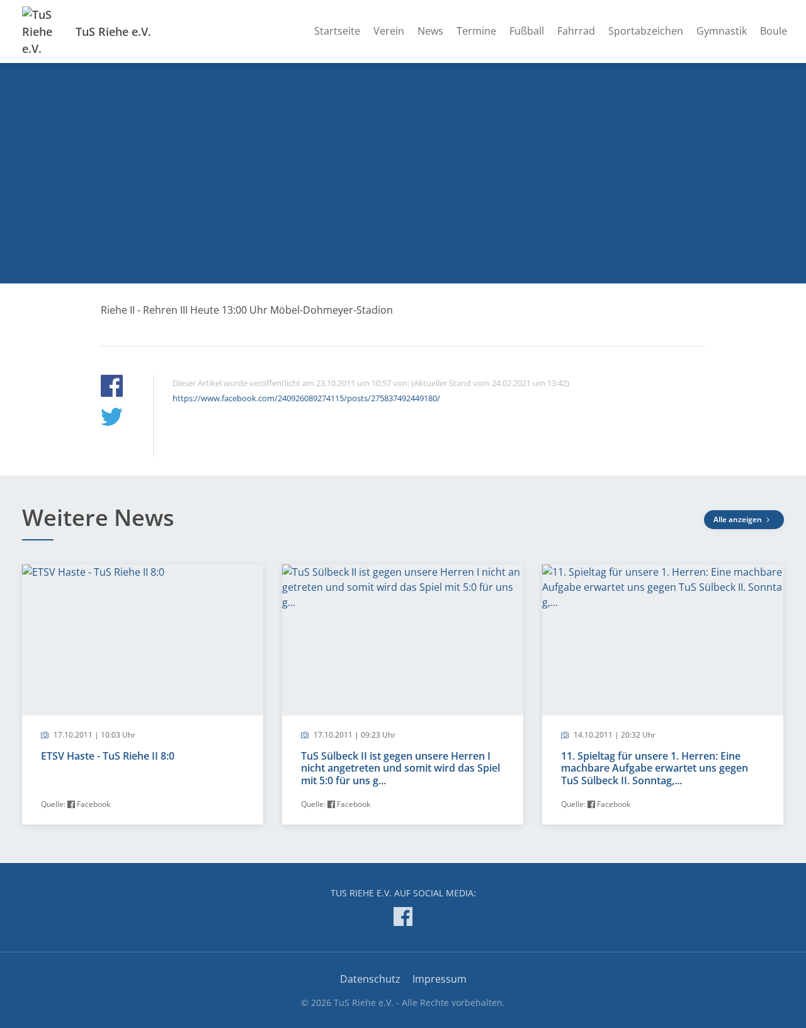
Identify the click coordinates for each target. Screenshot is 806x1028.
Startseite (337, 31)
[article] (142, 694)
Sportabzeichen (645, 31)
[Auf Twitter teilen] (112, 418)
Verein (388, 31)
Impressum (439, 979)
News (430, 31)
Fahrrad (576, 31)
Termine (476, 31)
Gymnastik (721, 31)
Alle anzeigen (738, 519)
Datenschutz (370, 979)
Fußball (526, 31)
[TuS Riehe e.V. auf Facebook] (403, 919)
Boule (773, 31)
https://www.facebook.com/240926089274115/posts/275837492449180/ (306, 398)
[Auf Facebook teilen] (112, 388)
